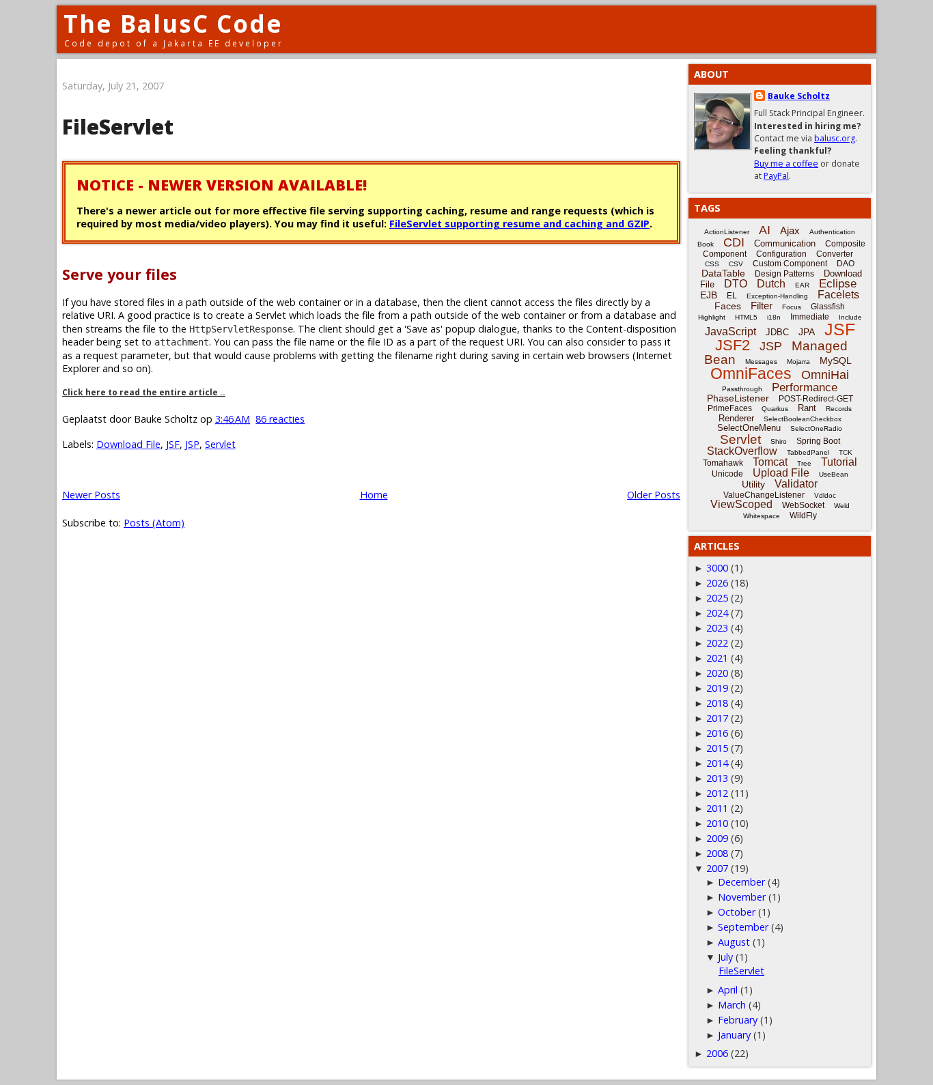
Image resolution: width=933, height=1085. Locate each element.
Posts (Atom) (154, 522)
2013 (717, 778)
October (736, 911)
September (743, 926)
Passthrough (742, 389)
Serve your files (119, 274)
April (728, 989)
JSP (192, 444)
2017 (717, 717)
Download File (128, 444)
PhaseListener (738, 398)
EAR (802, 285)
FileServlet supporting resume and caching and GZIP (519, 223)
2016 (717, 733)
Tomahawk (723, 463)
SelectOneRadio (816, 428)
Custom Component (790, 263)
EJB (708, 295)
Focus (791, 307)
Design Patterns (784, 274)
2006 (717, 1053)
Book (705, 244)
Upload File (781, 473)
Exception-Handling (777, 296)
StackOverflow (742, 451)
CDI (733, 242)
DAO (845, 263)
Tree (804, 463)
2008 (717, 853)
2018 (717, 702)
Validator (796, 484)
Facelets (838, 294)
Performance (804, 387)
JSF (173, 444)
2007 (717, 868)
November (742, 896)
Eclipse (838, 283)
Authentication (832, 232)
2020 (717, 672)
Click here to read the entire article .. (143, 392)
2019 (717, 687)
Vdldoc (825, 495)
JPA (806, 331)
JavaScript (730, 331)
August (734, 941)
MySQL (836, 360)
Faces (727, 305)
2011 (717, 808)
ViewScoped (741, 504)
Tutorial (839, 462)
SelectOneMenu (749, 428)
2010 (717, 823)
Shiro (778, 441)
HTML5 (746, 317)
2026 (717, 582)
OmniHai (825, 375)
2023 (717, 627)
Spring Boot (818, 441)
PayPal (776, 176)
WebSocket (803, 505)
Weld (842, 505)
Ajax (790, 230)
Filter (761, 305)
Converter (834, 254)
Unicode (727, 474)
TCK (845, 452)
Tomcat (770, 462)
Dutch (771, 284)
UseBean (833, 474)
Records (839, 408)
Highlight (711, 317)
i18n (774, 317)
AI (764, 230)
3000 (717, 567)
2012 (717, 793)
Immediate (809, 317)
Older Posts (653, 494)
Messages (761, 361)
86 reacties (280, 418)
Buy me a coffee (786, 163)
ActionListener (726, 232)
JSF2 (732, 345)
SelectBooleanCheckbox (802, 419)
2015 (717, 748)
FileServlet (117, 127)
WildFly (803, 515)
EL (732, 295)
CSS (712, 264)
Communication (785, 243)
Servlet (220, 444)
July (725, 956)
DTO (735, 284)
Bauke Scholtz (799, 96)
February (737, 1019)
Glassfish (828, 306)
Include (850, 317)
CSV (736, 264)
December (741, 881)
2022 (717, 642)
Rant (807, 408)
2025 (717, 597)
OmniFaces (751, 373)
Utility (753, 484)
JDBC (777, 332)
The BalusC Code (173, 24)
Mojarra (798, 361)
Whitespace (761, 516)
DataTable (723, 273)
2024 (717, 612)
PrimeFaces (730, 408)
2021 (717, 657)
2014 (717, 763)
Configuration (781, 254)
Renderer (736, 418)
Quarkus (775, 408)
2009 (717, 838)
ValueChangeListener (764, 495)
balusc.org (834, 138)
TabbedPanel (808, 452)
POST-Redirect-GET (816, 399)
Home (374, 494)
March (732, 1004)
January (734, 1034)
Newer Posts (91, 494)
